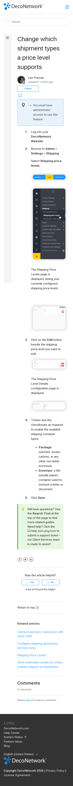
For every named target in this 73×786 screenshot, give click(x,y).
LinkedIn (31, 559)
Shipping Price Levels (31, 655)
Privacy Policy (55, 770)
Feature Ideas (13, 741)
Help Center (12, 733)
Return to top (26, 607)
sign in (29, 700)
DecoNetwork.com (16, 728)
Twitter (25, 559)
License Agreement (17, 775)
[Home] (23, 9)
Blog (7, 746)
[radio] (30, 582)
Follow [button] (28, 88)
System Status (13, 737)
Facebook (19, 559)
